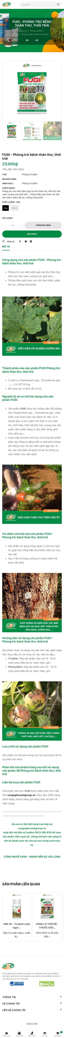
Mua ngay (32, 234)
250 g (14, 208)
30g (5, 208)
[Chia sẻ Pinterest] (31, 241)
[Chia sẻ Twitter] (26, 241)
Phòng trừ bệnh (29, 174)
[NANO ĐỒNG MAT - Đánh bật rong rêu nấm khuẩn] (36, 40)
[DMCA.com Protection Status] (46, 983)
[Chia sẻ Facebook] (20, 241)
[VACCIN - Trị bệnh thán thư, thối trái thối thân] (29, 40)
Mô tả (6, 246)
